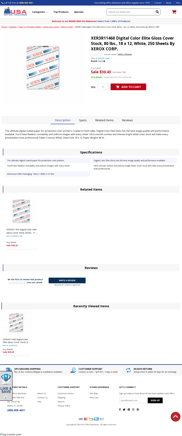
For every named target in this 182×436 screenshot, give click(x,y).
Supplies (12, 27)
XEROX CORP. (67, 27)
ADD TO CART (131, 87)
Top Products (61, 11)
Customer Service (66, 393)
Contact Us (42, 397)
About (168, 2)
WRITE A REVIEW (67, 280)
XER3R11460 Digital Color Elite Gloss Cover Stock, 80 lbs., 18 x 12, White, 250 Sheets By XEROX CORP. (16, 341)
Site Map (94, 393)
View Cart (94, 397)
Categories (38, 11)
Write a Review (125, 54)
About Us (41, 393)
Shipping (61, 397)
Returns (61, 401)
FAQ (178, 2)
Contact (158, 2)
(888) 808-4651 (26, 2)
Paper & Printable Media (29, 27)
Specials (78, 11)
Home (4, 27)
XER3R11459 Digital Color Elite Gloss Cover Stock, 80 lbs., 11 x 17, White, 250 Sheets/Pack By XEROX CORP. (21, 231)
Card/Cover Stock (51, 27)
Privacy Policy (64, 405)
